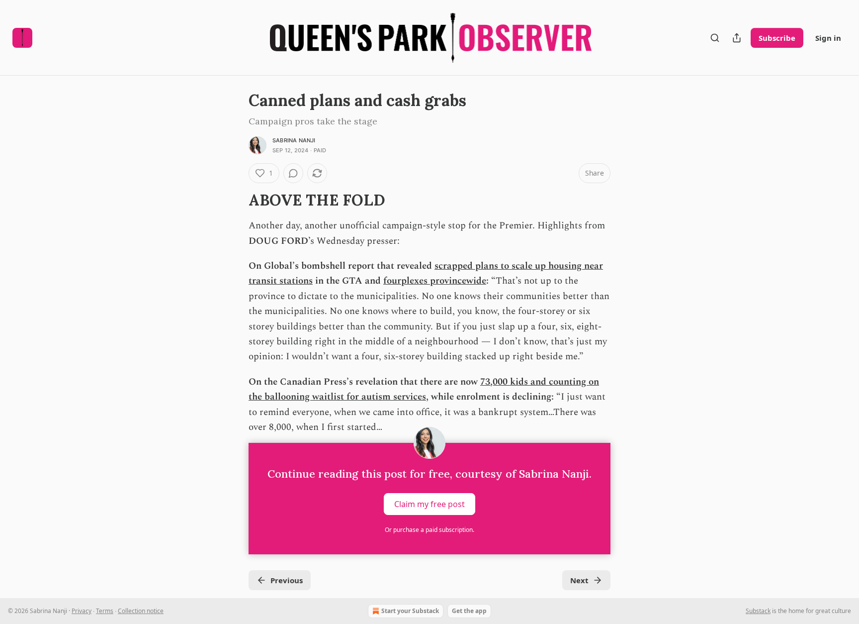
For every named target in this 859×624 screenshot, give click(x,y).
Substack (758, 611)
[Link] (235, 200)
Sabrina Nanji (294, 140)
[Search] (715, 38)
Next (579, 580)
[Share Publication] (737, 38)
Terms (104, 611)
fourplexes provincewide (434, 281)
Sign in (828, 38)
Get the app (469, 611)
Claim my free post (429, 504)
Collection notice (141, 611)
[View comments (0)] (293, 173)
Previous (286, 580)
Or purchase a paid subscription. (429, 529)
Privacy (81, 611)
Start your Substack (410, 611)
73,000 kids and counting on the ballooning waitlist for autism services (424, 389)
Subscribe (777, 38)
